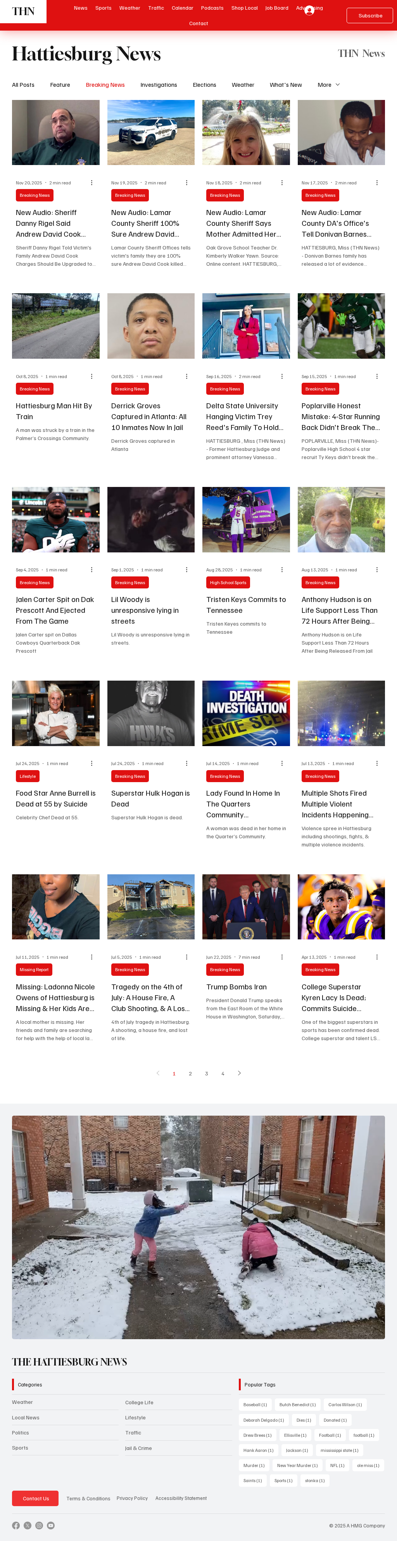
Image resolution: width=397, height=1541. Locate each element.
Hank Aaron (260, 1450)
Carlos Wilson (347, 1404)
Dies (306, 1420)
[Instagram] (39, 1525)
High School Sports (228, 582)
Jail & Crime (138, 1448)
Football (332, 1435)
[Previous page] (158, 1073)
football (366, 1435)
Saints (255, 1480)
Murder (256, 1465)
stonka (317, 1480)
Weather (243, 84)
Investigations (158, 84)
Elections (204, 84)
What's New (286, 84)
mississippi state (342, 1450)
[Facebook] (16, 1525)
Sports (20, 1447)
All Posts (23, 84)
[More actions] (94, 182)
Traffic (133, 1432)
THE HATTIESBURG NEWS (69, 1362)
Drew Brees (259, 1435)
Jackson (299, 1450)
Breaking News (105, 84)
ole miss (370, 1465)
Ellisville (297, 1435)
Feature (60, 84)
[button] (212, 7)
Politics (20, 1432)
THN (23, 11)
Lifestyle (28, 776)
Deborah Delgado (266, 1420)
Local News (26, 1417)
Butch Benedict (300, 1404)
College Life (139, 1402)
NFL (339, 1465)
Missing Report (34, 969)
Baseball (257, 1404)
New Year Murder (300, 1465)
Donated (338, 1420)
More (324, 84)
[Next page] (239, 1073)
